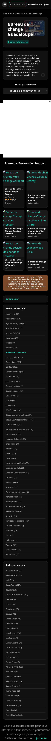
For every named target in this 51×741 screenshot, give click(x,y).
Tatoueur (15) (11, 530)
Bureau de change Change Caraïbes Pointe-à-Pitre (37, 231)
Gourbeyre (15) (12, 609)
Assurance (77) (12, 338)
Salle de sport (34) (13, 511)
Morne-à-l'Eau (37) (14, 647)
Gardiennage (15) (13, 434)
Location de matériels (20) (17, 463)
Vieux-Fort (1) (11, 710)
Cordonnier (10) (12, 381)
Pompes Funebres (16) (15, 506)
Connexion (33, 4)
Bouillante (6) (11, 590)
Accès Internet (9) (13, 318)
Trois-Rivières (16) (13, 705)
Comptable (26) (12, 376)
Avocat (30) (10, 343)
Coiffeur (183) (12, 367)
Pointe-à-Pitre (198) (14, 667)
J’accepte (41, 738)
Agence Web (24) (13, 333)
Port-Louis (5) (12, 671)
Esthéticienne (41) (13, 424)
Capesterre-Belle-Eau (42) (17, 594)
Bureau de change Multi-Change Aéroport (14, 191)
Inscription (44, 4)
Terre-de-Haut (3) (13, 700)
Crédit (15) (10, 405)
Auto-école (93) (12, 314)
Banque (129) (11, 347)
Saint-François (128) (14, 681)
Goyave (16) (11, 614)
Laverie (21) (11, 453)
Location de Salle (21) (15, 468)
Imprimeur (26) (12, 444)
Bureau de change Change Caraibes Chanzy (37, 198)
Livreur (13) (11, 458)
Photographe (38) (13, 501)
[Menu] (4, 4)
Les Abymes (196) (13, 633)
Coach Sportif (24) (13, 362)
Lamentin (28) (12, 623)
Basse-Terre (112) (13, 585)
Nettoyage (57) (12, 482)
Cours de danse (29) (14, 391)
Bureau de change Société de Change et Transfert (14, 262)
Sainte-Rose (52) (13, 691)
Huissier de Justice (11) (16, 439)
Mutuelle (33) (11, 477)
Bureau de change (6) (16, 352)
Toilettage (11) (12, 540)
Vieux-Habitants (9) (14, 715)
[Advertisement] (25, 128)
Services (19, 13)
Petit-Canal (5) (12, 657)
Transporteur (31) (13, 549)
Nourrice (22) (11, 487)
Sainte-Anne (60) (13, 686)
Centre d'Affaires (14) (15, 357)
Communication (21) (14, 371)
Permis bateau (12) (14, 497)
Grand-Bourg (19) (13, 618)
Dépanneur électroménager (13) (20, 420)
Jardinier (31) (11, 448)
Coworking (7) (12, 395)
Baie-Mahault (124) (14, 575)
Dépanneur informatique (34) (19, 415)
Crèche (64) (10, 400)
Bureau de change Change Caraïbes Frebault (14, 231)
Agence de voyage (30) (15, 323)
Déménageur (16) (13, 410)
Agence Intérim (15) (14, 328)
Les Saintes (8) (12, 638)
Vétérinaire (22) (12, 554)
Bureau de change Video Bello (37, 263)
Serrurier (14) (11, 516)
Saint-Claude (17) (13, 676)
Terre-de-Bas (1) (12, 695)
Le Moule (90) (12, 628)
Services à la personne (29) (17, 521)
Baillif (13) (10, 580)
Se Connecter (12, 299)
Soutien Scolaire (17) (15, 525)
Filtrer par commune (25, 84)
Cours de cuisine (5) (14, 386)
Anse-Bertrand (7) (13, 570)
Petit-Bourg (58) (12, 652)
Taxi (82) (9, 535)
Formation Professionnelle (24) (19, 429)
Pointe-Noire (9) (13, 662)
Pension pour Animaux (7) (17, 492)
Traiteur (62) (11, 545)
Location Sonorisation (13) (17, 472)
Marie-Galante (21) (14, 643)
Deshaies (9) (11, 599)
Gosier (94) (10, 604)
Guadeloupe (8, 13)
